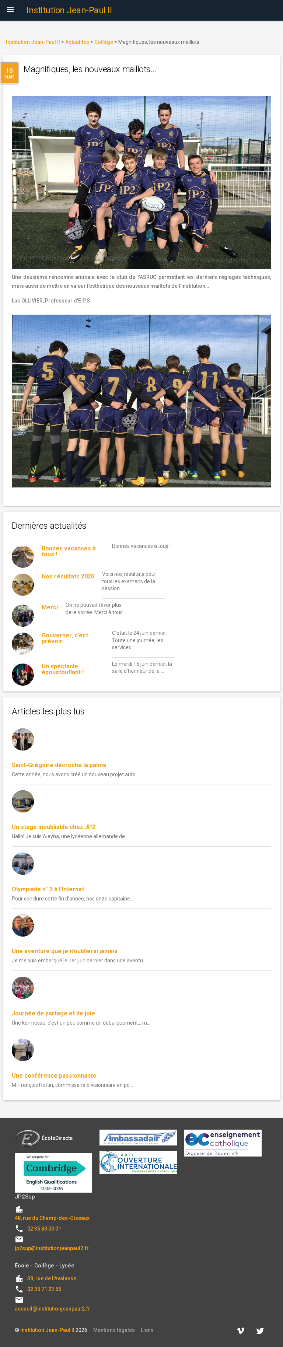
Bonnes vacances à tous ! (69, 551)
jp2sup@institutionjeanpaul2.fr (52, 1248)
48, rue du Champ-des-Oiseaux (52, 1218)
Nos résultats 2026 (68, 576)
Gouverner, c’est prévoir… (65, 638)
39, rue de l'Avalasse (51, 1278)
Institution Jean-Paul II (47, 1330)
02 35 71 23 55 (44, 1289)
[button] (10, 10)
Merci (50, 607)
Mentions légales (114, 1330)
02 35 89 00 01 (44, 1229)
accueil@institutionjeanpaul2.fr (52, 1309)
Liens (147, 1330)
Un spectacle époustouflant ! (63, 669)
